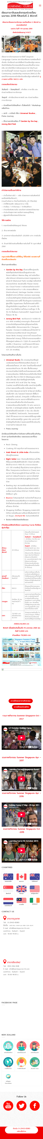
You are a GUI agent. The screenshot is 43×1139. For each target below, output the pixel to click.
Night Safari (11, 459)
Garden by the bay (29, 121)
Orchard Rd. (20, 516)
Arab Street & (12, 452)
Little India (23, 452)
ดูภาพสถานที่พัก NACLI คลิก (21, 78)
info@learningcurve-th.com (19, 928)
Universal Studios (27, 113)
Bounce (9, 498)
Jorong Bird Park (9, 124)
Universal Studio (13, 360)
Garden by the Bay (14, 269)
